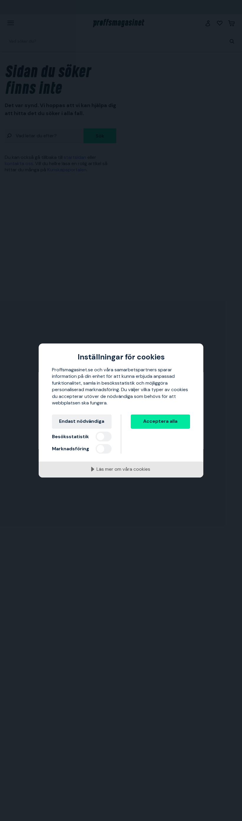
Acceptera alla (160, 421)
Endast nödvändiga (81, 421)
